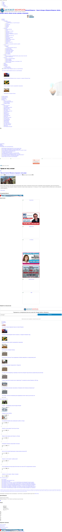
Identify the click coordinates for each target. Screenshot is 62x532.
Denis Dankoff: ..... (4, 479)
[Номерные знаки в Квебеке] (4, 411)
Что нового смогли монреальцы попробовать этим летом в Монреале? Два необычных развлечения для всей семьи (22, 372)
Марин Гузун (6, 125)
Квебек (10, 489)
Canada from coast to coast (19, 491)
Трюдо (57, 489)
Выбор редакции (8, 62)
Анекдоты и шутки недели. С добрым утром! (10, 458)
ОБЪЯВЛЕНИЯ (2, 143)
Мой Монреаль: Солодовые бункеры (10, 93)
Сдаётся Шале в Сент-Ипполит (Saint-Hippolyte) (9, 156)
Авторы (3, 104)
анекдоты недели (41, 490)
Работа (7, 23)
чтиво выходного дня (7, 491)
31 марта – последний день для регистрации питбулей (11, 405)
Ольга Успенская (16, 490)
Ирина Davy (6, 112)
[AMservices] (26, 161)
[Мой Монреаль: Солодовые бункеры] (6, 91)
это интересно (15, 489)
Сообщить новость (7, 103)
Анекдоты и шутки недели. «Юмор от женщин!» (10, 474)
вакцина (1, 490)
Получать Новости (5, 97)
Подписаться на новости (4, 527)
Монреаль (5, 489)
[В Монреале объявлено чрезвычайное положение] (4, 441)
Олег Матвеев (6, 114)
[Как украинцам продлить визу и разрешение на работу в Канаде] (4, 418)
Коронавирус (18, 489)
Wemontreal (8, 531)
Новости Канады (8, 59)
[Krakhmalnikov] (47, 161)
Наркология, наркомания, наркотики (12, 33)
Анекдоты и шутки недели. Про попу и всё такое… (10, 428)
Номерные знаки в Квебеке (7, 413)
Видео (5, 63)
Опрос (7, 30)
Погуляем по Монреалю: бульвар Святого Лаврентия (11, 365)
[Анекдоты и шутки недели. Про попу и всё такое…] (4, 426)
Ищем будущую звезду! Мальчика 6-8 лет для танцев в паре (11, 148)
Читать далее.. (2, 190)
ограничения (25, 491)
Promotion (10, 491)
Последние (3, 321)
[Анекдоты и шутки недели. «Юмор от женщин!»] (4, 472)
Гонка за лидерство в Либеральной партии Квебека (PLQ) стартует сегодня (14, 150)
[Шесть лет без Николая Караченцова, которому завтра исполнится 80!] (4, 449)
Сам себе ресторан (9, 52)
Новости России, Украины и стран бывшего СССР (14, 61)
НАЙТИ (1, 144)
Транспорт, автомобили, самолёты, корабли (13, 43)
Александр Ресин (7, 122)
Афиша (7, 46)
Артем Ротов (6, 116)
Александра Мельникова (8, 107)
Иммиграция (6, 65)
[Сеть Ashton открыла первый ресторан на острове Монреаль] (12, 68)
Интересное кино (8, 48)
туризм (1, 491)
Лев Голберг (6, 110)
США (39, 489)
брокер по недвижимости (45, 489)
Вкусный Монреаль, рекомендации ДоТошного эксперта (11, 153)
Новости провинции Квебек (10, 58)
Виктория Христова (7, 109)
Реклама (7, 25)
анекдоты (32, 490)
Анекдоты (7, 45)
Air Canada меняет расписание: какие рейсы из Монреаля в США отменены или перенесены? (18, 387)
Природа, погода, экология (10, 39)
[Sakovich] (15, 161)
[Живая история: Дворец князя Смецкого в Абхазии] (4, 434)
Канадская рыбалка (9, 49)
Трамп (34, 490)
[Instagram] (2, 500)
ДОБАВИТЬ (2, 145)
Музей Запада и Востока (10, 35)
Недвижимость (8, 21)
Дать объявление (3, 528)
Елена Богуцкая (6, 111)
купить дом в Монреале (53, 489)
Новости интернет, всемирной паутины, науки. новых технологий (16, 55)
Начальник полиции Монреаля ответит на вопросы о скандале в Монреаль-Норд (17, 78)
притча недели (49, 490)
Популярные (4, 322)
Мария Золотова (6, 108)
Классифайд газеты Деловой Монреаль (6, 146)
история (50, 489)
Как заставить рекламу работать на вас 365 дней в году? (11, 149)
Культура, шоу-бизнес (9, 37)
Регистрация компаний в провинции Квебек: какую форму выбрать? (13, 154)
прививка (59, 489)
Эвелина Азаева (6, 113)
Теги (2, 323)
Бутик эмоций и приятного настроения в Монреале (10, 155)
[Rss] (0, 500)
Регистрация (6, 6)
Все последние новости (4, 399)
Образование (8, 38)
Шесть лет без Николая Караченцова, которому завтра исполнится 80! (14, 451)
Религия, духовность (9, 42)
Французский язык (9, 29)
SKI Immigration (53, 490)
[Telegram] (3, 500)
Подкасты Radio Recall (7, 67)
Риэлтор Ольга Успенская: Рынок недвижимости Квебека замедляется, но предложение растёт (19, 357)
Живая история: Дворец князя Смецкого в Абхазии (11, 436)
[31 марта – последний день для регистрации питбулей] (4, 403)
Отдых (5, 44)
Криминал (7, 36)
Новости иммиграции (9, 56)
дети (43, 490)
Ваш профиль (4, 5)
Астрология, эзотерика (9, 31)
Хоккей (23, 491)
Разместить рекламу (7, 100)
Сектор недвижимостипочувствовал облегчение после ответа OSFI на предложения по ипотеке (19, 466)
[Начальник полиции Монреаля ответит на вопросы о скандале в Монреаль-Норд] (6, 76)
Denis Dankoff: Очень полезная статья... (8, 480)
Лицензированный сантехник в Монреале (8, 151)
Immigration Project (37, 490)
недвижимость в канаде (26, 490)
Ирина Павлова (6, 121)
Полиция (13, 489)
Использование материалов (8, 101)
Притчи (56, 490)
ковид (47, 490)
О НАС (3, 1)
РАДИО (3, 3)
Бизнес (7, 27)
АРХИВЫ (3, 2)
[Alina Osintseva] (36, 161)
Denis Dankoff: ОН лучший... (6, 481)
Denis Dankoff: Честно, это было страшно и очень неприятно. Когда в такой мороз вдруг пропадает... (18, 483)
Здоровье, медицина (9, 32)
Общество (5, 28)
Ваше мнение (8, 66)
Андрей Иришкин (6, 120)
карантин (60, 490)
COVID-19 (9, 489)
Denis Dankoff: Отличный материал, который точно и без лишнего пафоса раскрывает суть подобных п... (19, 487)
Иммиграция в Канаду (6, 490)
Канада (7, 489)
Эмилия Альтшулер (7, 115)
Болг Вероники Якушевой (8, 126)
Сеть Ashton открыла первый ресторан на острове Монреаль (12, 70)
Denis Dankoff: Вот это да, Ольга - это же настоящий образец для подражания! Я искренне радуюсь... (18, 482)
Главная (3, 19)
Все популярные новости (4, 477)
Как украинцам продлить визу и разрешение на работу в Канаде (13, 420)
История (7, 34)
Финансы (7, 26)
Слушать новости (5, 96)
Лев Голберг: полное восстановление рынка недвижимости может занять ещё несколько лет (18, 395)
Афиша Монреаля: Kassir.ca (12, 47)
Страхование (8, 24)
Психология (8, 41)
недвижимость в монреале (26, 489)
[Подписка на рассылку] (0, 170)
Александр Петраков (7, 124)
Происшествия (8, 40)
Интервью (5, 64)
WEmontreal (37, 493)
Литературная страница (10, 50)
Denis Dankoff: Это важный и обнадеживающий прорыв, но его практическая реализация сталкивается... (19, 484)
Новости (3, 20)
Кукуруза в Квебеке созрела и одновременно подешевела (13, 85)
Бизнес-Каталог (4, 99)
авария (16, 491)
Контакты (3, 4)
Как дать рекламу (7, 102)
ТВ (60, 489)
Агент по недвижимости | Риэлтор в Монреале (34, 489)
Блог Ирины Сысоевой (7, 117)
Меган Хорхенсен (7, 105)
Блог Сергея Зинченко (7, 123)
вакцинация (41, 489)
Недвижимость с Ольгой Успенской (13, 22)
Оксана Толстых (6, 118)
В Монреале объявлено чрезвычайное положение (11, 443)
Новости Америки (9, 60)
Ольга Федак (6, 106)
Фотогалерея (8, 53)
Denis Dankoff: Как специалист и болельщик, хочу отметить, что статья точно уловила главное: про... (18, 485)
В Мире (5, 54)
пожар (3, 490)
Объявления (4, 98)
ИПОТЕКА (58, 490)
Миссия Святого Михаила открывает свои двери (13, 173)
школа (30, 490)
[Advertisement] (31, 136)
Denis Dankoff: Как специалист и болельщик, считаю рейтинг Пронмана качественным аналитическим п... (19, 486)
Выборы (45, 490)
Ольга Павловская (7, 119)
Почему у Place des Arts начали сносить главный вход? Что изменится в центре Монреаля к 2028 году (20, 380)
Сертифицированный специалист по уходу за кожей (10, 152)
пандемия (3, 491)
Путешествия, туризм (9, 51)
